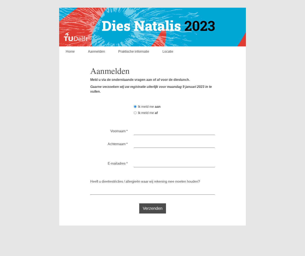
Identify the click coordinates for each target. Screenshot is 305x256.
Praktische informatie (133, 51)
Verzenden (152, 208)
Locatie (167, 51)
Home (70, 51)
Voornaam (119, 131)
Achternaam (118, 144)
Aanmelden (96, 51)
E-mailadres (118, 163)
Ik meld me (149, 106)
